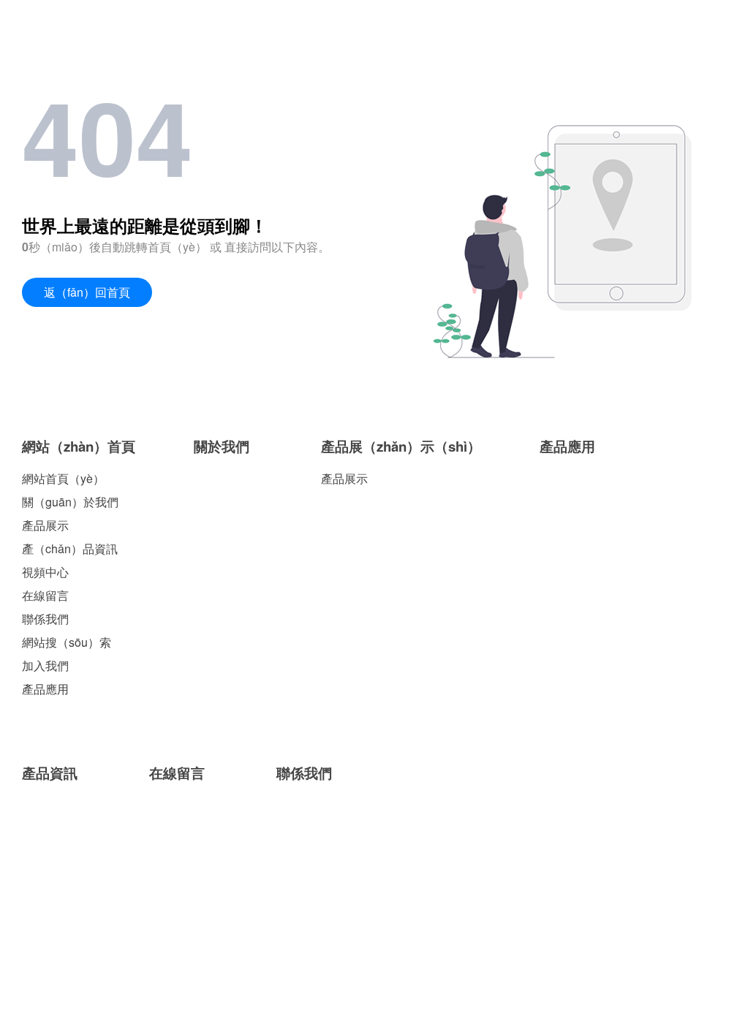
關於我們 (221, 446)
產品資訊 (50, 773)
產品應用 (45, 688)
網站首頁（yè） (63, 478)
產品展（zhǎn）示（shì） (401, 446)
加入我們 (45, 665)
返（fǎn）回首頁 (87, 292)
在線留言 (45, 595)
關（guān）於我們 (70, 501)
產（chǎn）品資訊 (70, 548)
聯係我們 (45, 618)
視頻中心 (45, 571)
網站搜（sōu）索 (66, 642)
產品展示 (45, 525)
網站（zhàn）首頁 (78, 446)
